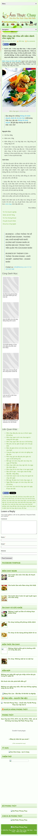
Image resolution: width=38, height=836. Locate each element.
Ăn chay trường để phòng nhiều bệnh (22, 622)
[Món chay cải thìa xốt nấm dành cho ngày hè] (19, 107)
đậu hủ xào (18, 508)
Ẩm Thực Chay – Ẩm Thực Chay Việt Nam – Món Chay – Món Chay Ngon (21, 830)
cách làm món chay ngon (25, 502)
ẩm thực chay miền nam (25, 496)
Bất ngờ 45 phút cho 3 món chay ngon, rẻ (19, 480)
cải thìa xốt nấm (15, 61)
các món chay (11, 500)
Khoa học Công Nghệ (9, 224)
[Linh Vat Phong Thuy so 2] (19, 761)
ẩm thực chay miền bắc (11, 496)
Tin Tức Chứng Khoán (9, 218)
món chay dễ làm (12, 506)
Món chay (5, 61)
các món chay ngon (20, 500)
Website (3, 551)
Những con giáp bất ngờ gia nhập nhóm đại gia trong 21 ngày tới (18, 675)
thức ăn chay (10, 508)
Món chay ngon (14, 111)
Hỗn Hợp (21, 41)
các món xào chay (12, 502)
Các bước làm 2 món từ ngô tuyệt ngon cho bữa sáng (22, 596)
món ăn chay (14, 504)
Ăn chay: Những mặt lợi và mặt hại (20, 659)
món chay (8, 204)
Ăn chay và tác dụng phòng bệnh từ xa (22, 632)
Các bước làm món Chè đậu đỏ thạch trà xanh (21, 575)
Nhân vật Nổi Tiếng (9, 215)
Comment (4, 519)
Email (3, 544)
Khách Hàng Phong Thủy (16, 709)
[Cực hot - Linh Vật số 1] (19, 752)
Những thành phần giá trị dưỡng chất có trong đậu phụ (21, 649)
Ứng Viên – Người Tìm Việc (16, 698)
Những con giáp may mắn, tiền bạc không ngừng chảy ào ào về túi (19, 687)
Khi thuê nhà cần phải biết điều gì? (13, 681)
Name (3, 537)
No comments (31, 41)
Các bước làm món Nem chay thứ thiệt (22, 585)
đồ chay (24, 508)
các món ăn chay (19, 498)
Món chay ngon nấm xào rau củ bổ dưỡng (19, 441)
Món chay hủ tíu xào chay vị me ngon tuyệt (19, 469)
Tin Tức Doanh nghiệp (9, 212)
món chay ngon (21, 506)
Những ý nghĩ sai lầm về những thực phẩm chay (21, 612)
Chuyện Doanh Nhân (9, 221)
